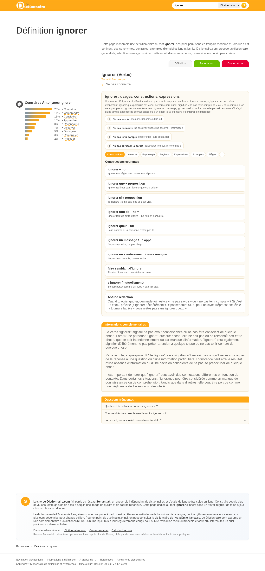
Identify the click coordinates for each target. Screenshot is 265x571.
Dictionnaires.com (75, 530)
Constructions (115, 154)
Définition (39, 546)
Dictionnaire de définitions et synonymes (53, 563)
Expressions (181, 154)
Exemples (198, 154)
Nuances (133, 154)
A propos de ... (88, 559)
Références (106, 559)
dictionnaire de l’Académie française (177, 517)
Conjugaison (235, 63)
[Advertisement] (55, 69)
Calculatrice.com (122, 530)
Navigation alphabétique (29, 559)
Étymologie (148, 154)
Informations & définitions (61, 559)
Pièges (212, 154)
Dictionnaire (22, 546)
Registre (164, 154)
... (222, 154)
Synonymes (207, 63)
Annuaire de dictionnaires (131, 559)
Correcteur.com (98, 530)
